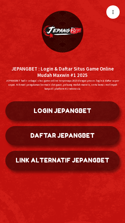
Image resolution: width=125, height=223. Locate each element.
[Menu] (113, 12)
